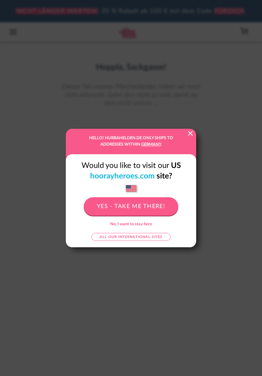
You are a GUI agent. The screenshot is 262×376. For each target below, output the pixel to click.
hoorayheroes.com (122, 176)
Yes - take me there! (131, 206)
